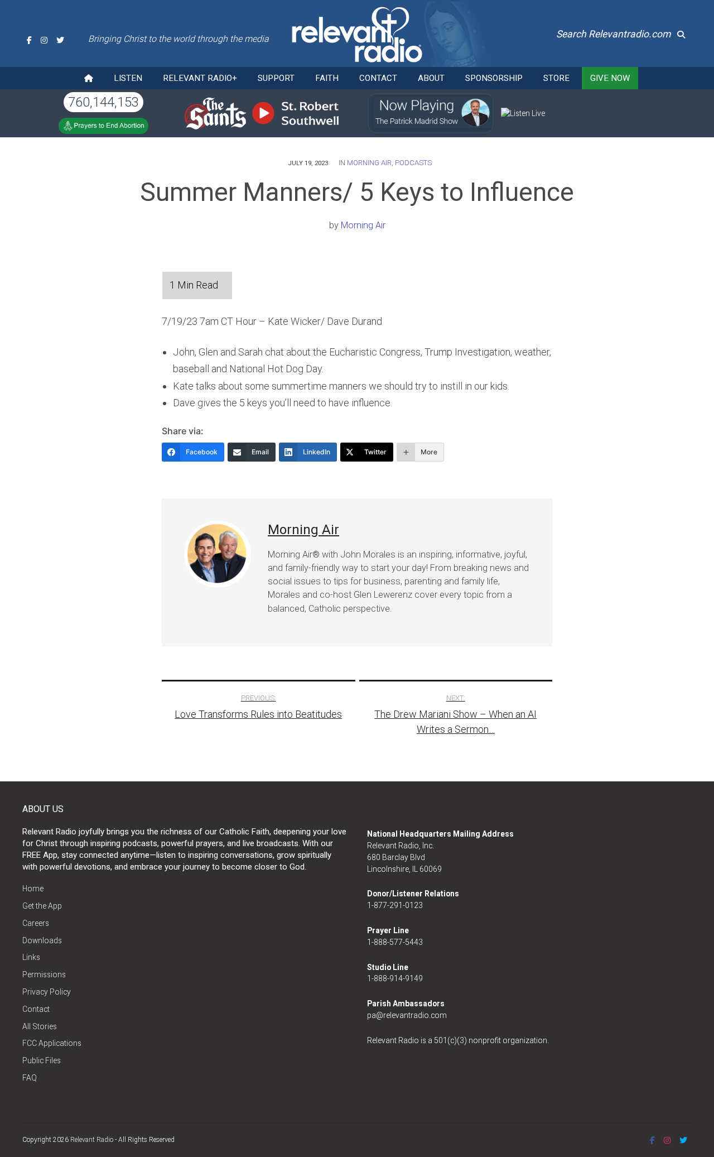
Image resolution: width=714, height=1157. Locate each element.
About (431, 78)
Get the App (42, 905)
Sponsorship (494, 78)
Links (31, 957)
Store (556, 78)
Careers (35, 923)
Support (276, 78)
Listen (128, 78)
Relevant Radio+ (200, 78)
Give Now (610, 78)
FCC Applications (51, 1043)
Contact (378, 78)
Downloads (42, 940)
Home (33, 888)
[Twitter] (60, 40)
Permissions (44, 974)
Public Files (41, 1060)
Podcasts (413, 163)
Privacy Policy (46, 991)
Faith (327, 78)
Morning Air (369, 163)
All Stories (39, 1026)
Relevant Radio (91, 1140)
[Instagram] (44, 40)
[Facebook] (29, 40)
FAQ (29, 1077)
